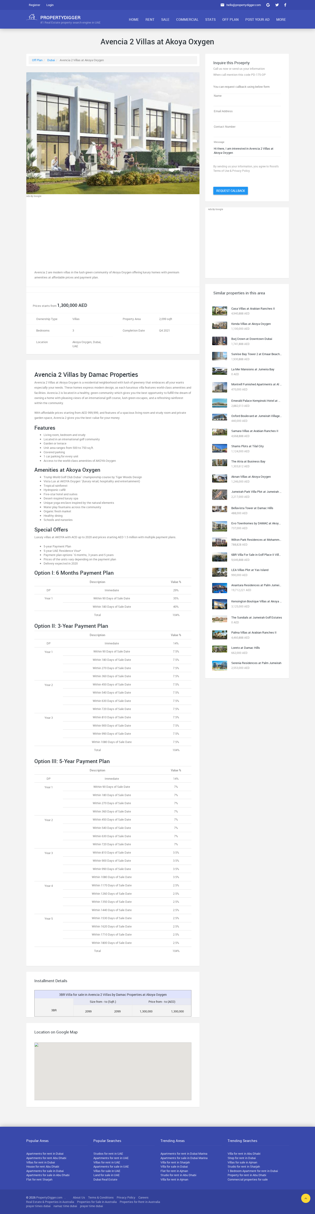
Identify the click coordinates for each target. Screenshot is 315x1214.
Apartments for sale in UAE (111, 1166)
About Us (79, 1197)
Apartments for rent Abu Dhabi (46, 1158)
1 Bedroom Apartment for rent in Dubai (253, 1171)
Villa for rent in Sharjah (175, 1162)
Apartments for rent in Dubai (44, 1153)
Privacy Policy (126, 1197)
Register (34, 5)
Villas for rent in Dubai (40, 1162)
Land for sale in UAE (106, 1175)
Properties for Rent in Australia (140, 1202)
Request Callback (230, 191)
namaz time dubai (65, 1206)
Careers (143, 1197)
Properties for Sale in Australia (97, 1202)
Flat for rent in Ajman (174, 1171)
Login (49, 5)
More (281, 19)
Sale (165, 19)
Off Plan (230, 19)
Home (134, 19)
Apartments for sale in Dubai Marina (184, 1158)
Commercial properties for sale (248, 1179)
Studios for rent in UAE (108, 1153)
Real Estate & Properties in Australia (50, 1202)
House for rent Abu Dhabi (42, 1166)
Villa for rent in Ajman (174, 1179)
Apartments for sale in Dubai (45, 1171)
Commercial (187, 19)
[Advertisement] (113, 230)
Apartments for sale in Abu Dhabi (47, 1175)
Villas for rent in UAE (106, 1162)
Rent (150, 19)
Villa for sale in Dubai (174, 1166)
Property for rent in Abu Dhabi (247, 1175)
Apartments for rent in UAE (111, 1158)
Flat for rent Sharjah (39, 1179)
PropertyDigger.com (49, 1197)
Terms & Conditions (101, 1197)
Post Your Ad (257, 19)
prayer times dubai (38, 1206)
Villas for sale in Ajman (242, 1162)
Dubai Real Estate (105, 1179)
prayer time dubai (91, 1206)
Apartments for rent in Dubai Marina (183, 1153)
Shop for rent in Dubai (242, 1158)
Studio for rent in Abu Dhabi (178, 1175)
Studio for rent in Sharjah (244, 1166)
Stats (210, 19)
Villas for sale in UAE (106, 1171)
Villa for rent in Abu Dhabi (244, 1153)
